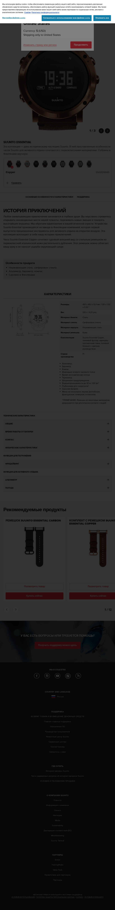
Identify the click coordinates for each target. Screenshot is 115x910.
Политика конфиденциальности (45, 12)
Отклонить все (102, 18)
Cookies (27, 12)
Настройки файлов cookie (13, 18)
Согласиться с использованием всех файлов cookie (66, 18)
